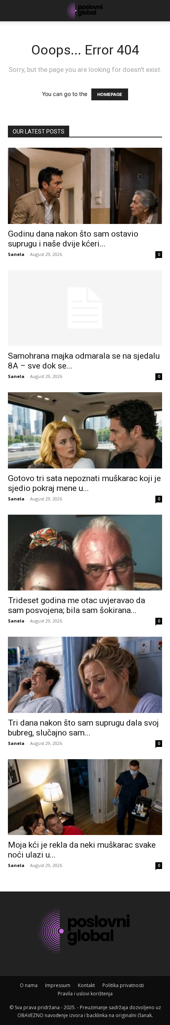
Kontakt (86, 985)
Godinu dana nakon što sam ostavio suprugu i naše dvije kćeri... (73, 238)
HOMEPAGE (109, 94)
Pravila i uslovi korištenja (85, 993)
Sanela (16, 254)
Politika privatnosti (123, 985)
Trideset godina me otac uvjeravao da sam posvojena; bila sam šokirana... (76, 605)
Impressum (57, 985)
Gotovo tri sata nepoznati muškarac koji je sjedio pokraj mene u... (84, 483)
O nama (29, 985)
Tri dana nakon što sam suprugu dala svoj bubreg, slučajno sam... (83, 727)
